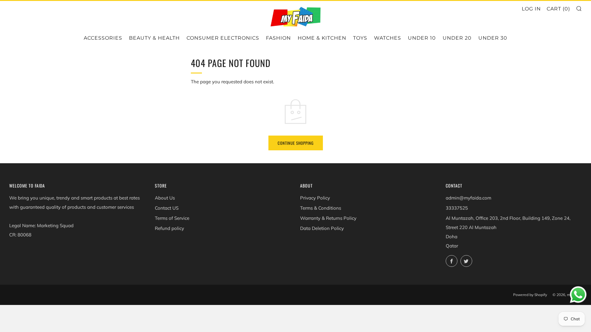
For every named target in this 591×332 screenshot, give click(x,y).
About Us (165, 198)
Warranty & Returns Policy (328, 218)
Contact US (167, 208)
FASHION (278, 38)
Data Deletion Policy (322, 228)
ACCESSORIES (103, 38)
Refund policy (169, 228)
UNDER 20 (457, 38)
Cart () (558, 9)
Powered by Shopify (530, 294)
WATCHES (387, 38)
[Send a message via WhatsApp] (578, 294)
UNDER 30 (492, 38)
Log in (531, 9)
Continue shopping (296, 143)
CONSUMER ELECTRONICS (223, 38)
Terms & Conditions (320, 208)
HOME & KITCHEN (322, 38)
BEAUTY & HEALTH (154, 38)
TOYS (360, 38)
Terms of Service (172, 218)
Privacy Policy (315, 198)
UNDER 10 (422, 38)
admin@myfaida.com (468, 198)
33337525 (457, 208)
